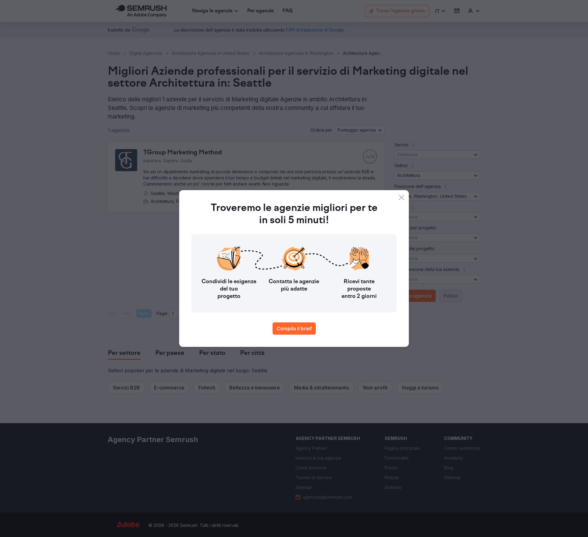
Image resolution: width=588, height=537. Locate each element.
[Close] (401, 197)
